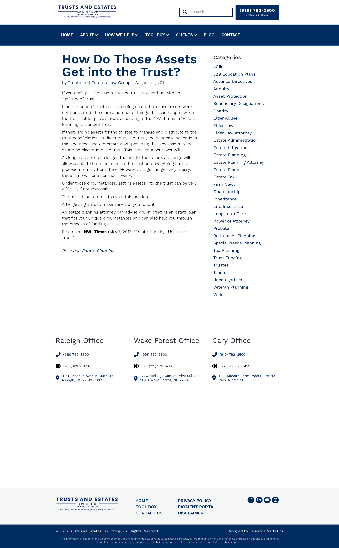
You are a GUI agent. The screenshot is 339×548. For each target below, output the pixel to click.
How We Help (119, 34)
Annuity (221, 88)
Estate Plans (226, 169)
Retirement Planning (234, 235)
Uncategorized (227, 279)
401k (217, 66)
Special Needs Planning (237, 243)
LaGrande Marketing (266, 531)
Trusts (219, 272)
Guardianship (226, 191)
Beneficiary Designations (238, 103)
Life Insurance (228, 206)
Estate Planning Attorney (238, 162)
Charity (220, 110)
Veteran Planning (230, 287)
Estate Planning (98, 250)
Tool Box (155, 34)
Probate (221, 228)
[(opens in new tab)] (275, 500)
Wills (218, 294)
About (87, 34)
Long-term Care (229, 213)
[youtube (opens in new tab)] (267, 500)
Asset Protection (230, 96)
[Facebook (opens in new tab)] (251, 500)
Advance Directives (232, 81)
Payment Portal (197, 506)
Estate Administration (235, 140)
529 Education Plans (234, 74)
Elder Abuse (225, 118)
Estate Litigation (230, 147)
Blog (209, 34)
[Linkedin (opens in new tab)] (259, 500)
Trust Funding (227, 257)
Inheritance (225, 199)
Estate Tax (224, 176)
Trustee (221, 265)
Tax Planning (226, 250)
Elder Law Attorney (232, 133)
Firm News (224, 184)
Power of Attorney (231, 221)
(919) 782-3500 (257, 12)
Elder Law (223, 125)
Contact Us (149, 513)
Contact (231, 34)
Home (67, 34)
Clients (184, 34)
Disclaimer (191, 513)
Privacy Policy (195, 500)
